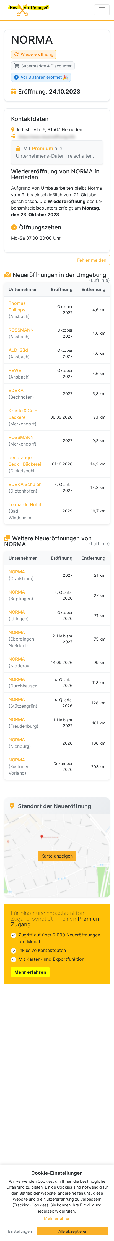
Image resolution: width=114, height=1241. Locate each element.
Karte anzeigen (57, 856)
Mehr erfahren (30, 972)
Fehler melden (91, 260)
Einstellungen (20, 1231)
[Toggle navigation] (102, 9)
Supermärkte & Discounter (46, 65)
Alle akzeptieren (72, 1231)
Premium (42, 148)
